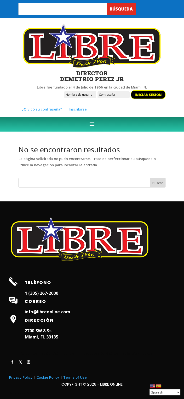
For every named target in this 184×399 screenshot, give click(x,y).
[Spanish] (159, 385)
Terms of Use (75, 377)
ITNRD (29, 393)
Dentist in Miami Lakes (133, 353)
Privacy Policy (21, 377)
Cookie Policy (48, 377)
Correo (35, 301)
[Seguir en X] (20, 362)
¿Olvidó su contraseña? (42, 109)
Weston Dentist (99, 353)
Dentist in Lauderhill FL (65, 353)
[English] (153, 385)
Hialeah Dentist (31, 353)
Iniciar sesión (148, 94)
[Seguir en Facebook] (12, 362)
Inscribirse (78, 109)
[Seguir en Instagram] (28, 362)
